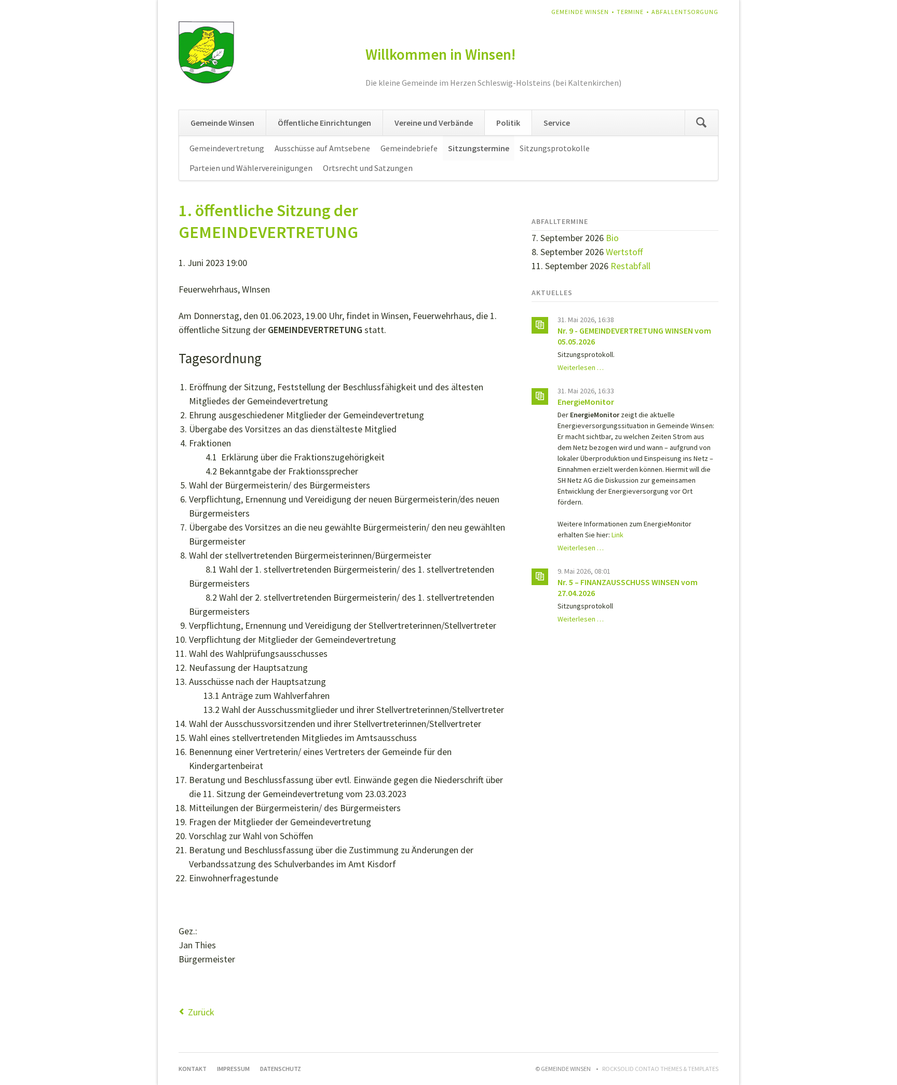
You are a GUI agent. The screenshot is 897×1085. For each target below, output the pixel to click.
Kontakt (193, 1069)
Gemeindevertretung (226, 148)
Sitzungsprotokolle (555, 148)
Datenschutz (280, 1069)
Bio (612, 238)
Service (556, 122)
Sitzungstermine (478, 148)
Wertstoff (624, 252)
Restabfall (630, 266)
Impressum (233, 1069)
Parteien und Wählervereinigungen (250, 168)
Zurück (201, 1012)
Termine (630, 12)
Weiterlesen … (581, 367)
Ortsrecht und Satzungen (368, 168)
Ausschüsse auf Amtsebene (322, 148)
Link (617, 534)
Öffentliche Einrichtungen (324, 122)
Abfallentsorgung (684, 12)
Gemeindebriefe (409, 148)
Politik (508, 122)
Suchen (701, 122)
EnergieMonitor (586, 401)
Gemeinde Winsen (580, 12)
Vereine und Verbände (434, 122)
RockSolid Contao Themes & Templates (660, 1069)
